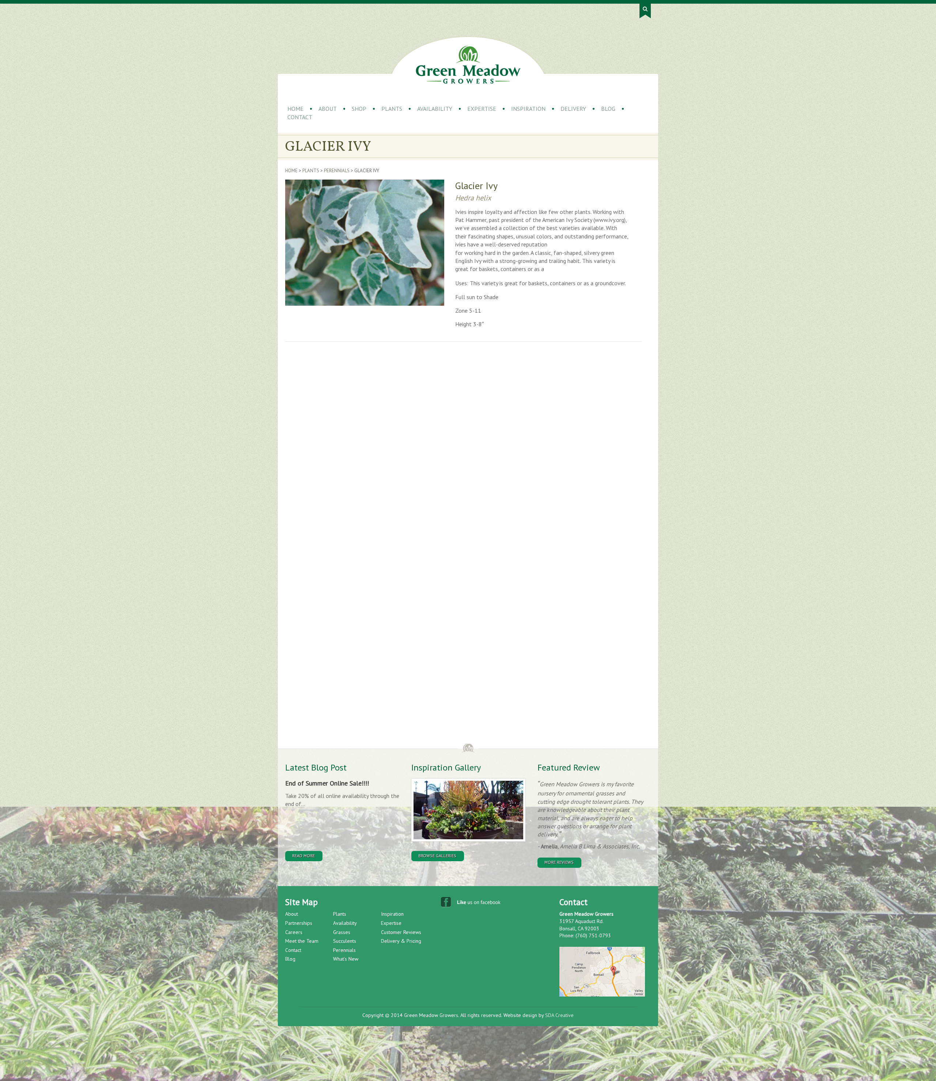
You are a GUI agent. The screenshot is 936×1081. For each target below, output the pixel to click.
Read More (303, 855)
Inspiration (528, 108)
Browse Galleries (437, 855)
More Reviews (559, 862)
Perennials (337, 170)
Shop (359, 108)
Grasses (341, 932)
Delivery (573, 108)
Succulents (344, 941)
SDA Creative (559, 1015)
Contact (299, 117)
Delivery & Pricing (401, 941)
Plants (391, 108)
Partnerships (298, 923)
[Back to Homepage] (468, 64)
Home (295, 108)
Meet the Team (301, 941)
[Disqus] (404, 449)
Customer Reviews (401, 932)
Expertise (481, 108)
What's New (345, 959)
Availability (434, 108)
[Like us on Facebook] (471, 904)
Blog (608, 108)
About (327, 108)
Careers (293, 932)
